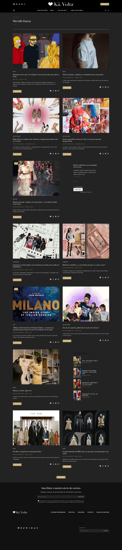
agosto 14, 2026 (86, 385)
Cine (14, 324)
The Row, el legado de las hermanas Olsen (27, 451)
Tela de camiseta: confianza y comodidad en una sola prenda (83, 74)
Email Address (77, 176)
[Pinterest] (22, 4)
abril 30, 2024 (28, 454)
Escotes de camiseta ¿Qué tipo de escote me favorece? (81, 328)
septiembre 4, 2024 (80, 144)
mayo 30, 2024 (28, 269)
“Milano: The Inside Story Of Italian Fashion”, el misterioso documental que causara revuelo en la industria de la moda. (33, 329)
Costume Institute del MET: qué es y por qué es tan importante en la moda (86, 452)
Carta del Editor (42, 10)
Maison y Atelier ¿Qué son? (22, 390)
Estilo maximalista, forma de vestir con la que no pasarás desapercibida (82, 140)
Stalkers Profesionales (58, 512)
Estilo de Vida (62, 10)
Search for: (82, 527)
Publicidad (81, 512)
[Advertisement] (61, 534)
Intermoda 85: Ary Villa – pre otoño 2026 (90, 394)
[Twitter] (24, 4)
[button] (108, 10)
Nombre (75, 181)
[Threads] (37, 528)
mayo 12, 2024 (78, 267)
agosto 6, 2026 (86, 397)
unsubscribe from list (86, 192)
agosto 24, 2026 (86, 362)
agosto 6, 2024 (29, 206)
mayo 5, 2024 (78, 330)
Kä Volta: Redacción (68, 77)
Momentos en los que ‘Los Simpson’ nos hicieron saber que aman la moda (36, 75)
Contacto (90, 512)
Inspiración (16, 261)
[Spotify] (32, 528)
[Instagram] (17, 4)
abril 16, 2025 (23, 79)
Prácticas (71, 512)
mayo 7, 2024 (28, 332)
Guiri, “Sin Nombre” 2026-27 (90, 361)
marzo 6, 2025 (78, 77)
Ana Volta (15, 79)
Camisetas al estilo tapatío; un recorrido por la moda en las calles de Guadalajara (36, 266)
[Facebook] (14, 4)
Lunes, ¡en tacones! (77, 10)
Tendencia (65, 261)
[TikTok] (19, 4)
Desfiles (15, 199)
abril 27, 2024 (78, 456)
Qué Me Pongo (16, 136)
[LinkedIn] (34, 528)
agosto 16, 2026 (86, 375)
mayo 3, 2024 (28, 393)
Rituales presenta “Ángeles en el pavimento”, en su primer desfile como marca (35, 203)
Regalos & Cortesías (103, 512)
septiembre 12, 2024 (30, 144)
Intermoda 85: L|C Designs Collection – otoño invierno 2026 (89, 372)
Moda (52, 10)
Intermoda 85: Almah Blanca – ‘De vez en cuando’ (90, 383)
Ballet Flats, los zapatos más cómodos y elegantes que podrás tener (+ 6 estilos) (35, 140)
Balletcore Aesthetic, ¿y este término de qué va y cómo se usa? (84, 265)
